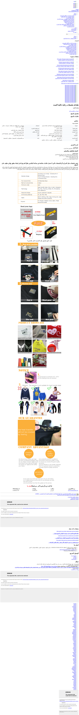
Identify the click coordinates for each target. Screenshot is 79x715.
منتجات (74, 14)
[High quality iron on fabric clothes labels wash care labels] (68, 531)
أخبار (75, 27)
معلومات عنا (73, 29)
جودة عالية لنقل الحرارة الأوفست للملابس (66, 60)
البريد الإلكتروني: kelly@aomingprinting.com (68, 549)
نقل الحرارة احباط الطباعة (69, 21)
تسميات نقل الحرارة (75, 498)
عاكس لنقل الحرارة (70, 17)
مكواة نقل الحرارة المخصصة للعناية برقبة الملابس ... (67, 538)
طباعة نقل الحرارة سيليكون (68, 25)
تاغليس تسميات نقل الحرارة (20, 567)
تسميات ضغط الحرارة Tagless (54, 567)
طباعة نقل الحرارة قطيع (69, 22)
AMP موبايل (43, 566)
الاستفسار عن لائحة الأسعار (73, 565)
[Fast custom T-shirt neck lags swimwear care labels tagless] (67, 540)
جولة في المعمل (71, 31)
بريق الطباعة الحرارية (70, 23)
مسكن (75, 13)
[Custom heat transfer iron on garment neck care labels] (68, 535)
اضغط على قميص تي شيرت (65, 567)
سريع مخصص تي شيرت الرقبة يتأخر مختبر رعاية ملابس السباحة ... (63, 542)
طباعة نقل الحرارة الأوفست (68, 20)
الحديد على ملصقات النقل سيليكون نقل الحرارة (65, 66)
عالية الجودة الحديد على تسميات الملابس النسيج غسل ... (66, 533)
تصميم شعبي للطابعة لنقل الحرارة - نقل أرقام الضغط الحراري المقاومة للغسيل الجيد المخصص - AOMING (55, 493)
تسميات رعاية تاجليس (74, 499)
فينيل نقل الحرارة (70, 26)
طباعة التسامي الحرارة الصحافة (32, 567)
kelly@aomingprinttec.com (73, 490)
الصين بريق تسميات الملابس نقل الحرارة (66, 72)
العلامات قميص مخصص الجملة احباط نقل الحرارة (64, 75)
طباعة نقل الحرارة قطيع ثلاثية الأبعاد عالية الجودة (64, 78)
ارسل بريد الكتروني (75, 569)
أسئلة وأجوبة (73, 28)
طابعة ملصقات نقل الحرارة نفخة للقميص (66, 69)
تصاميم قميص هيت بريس (43, 567)
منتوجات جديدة (54, 566)
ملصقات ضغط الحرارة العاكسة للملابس (66, 63)
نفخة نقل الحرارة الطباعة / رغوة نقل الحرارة (65, 19)
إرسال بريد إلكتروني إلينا (74, 111)
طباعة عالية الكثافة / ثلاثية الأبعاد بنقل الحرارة (65, 24)
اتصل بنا (74, 32)
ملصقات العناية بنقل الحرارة (73, 497)
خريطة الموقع (48, 566)
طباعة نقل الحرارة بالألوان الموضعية (67, 15)
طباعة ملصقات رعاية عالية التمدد (67, 16)
